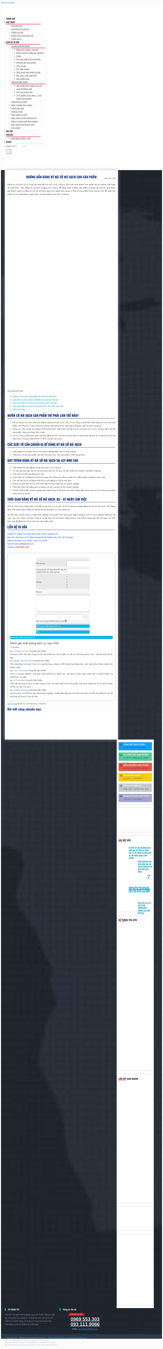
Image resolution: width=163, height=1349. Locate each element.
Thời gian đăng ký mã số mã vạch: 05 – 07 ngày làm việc (37, 406)
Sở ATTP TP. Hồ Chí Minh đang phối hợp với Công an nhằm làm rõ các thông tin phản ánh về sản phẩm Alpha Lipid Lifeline (140, 852)
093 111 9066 (85, 1324)
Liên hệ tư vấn (18, 409)
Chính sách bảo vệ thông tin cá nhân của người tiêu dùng (67, 1338)
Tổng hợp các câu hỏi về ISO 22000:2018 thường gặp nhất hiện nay (144, 907)
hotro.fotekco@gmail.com (87, 1329)
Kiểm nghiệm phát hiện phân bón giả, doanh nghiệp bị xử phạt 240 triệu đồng (145, 866)
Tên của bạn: (40, 563)
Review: (39, 592)
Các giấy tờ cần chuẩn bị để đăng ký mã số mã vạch (35, 399)
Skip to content (8, 2)
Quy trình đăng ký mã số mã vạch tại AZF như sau (34, 402)
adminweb (12, 703)
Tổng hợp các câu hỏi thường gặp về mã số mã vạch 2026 (139, 890)
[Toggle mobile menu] (2, 157)
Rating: (38, 582)
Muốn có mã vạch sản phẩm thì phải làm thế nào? (34, 396)
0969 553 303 (85, 1319)
